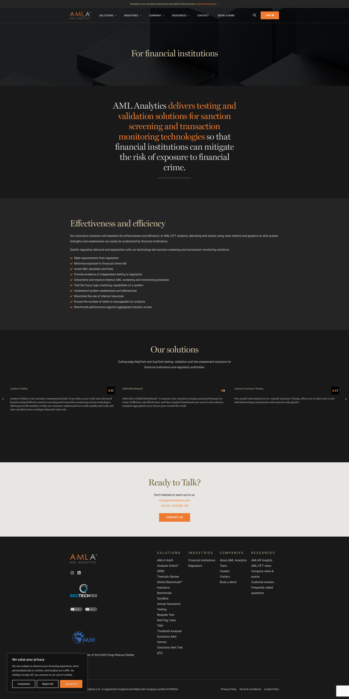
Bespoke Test (165, 615)
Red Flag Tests (166, 620)
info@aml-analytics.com (174, 500)
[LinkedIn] (79, 573)
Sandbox (163, 598)
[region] (47, 673)
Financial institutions (201, 560)
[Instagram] (72, 573)
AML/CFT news (261, 565)
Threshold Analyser (169, 631)
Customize (24, 683)
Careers (224, 571)
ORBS (161, 571)
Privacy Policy (228, 689)
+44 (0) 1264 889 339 (174, 506)
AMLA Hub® (165, 560)
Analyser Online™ (168, 565)
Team (223, 565)
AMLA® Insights (261, 560)
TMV (160, 625)
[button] (3, 399)
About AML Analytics (233, 560)
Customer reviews (262, 582)
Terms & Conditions (250, 689)
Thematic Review (168, 576)
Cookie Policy (271, 689)
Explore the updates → (208, 4)
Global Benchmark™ (169, 582)
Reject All (47, 683)
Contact (225, 576)
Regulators (195, 565)
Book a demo (228, 582)
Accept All (71, 683)
